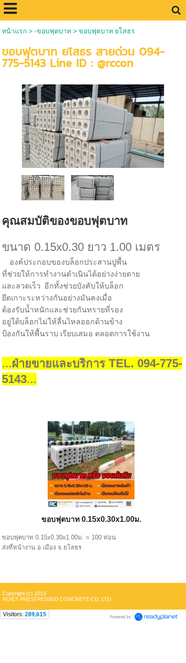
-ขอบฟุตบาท (52, 31)
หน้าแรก (14, 31)
